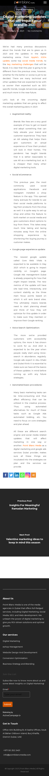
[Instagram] (27, 475)
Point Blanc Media (32, 445)
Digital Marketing (11, 641)
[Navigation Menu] (45, 2)
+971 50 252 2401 (11, 750)
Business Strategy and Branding (18, 664)
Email (6, 689)
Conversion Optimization (15, 658)
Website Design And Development (20, 652)
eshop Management (13, 647)
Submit (7, 704)
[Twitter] (11, 475)
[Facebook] (5, 475)
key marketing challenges (20, 64)
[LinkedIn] (16, 475)
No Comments (35, 31)
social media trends (32, 61)
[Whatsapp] (22, 475)
